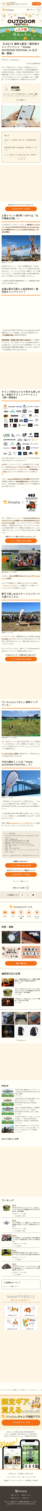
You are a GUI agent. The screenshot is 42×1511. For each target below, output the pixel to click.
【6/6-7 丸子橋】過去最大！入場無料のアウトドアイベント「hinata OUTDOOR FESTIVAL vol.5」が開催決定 (27, 1110)
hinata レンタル (25, 1495)
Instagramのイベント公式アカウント (22, 823)
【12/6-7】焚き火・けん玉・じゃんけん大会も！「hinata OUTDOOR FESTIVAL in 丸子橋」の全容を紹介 (27, 1118)
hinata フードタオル (10, 585)
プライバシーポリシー (17, 1480)
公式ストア (32, 9)
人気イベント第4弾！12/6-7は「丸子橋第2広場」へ (20, 141)
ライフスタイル (14, 59)
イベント (16, 881)
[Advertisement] (21, 1172)
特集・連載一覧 (21, 963)
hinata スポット (15, 1498)
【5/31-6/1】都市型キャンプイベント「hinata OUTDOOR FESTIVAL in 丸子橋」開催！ (27, 1091)
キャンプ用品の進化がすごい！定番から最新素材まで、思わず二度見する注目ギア (27, 980)
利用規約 (6, 1480)
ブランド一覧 (10, 1477)
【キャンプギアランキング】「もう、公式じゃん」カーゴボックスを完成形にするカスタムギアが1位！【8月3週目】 (27, 990)
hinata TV (25, 1498)
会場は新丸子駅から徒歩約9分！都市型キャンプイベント (21, 149)
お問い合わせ (29, 1473)
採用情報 (28, 1480)
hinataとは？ (12, 1473)
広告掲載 (21, 1473)
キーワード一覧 (30, 1477)
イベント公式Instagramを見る (21, 541)
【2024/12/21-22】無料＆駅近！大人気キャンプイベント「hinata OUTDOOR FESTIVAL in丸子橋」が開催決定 (27, 1101)
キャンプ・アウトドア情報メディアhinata (13, 1390)
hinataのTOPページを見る (21, 209)
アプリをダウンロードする (21, 1422)
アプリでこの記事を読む (33, 63)
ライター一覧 (20, 1477)
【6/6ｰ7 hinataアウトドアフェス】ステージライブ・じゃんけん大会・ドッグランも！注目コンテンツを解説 (27, 1127)
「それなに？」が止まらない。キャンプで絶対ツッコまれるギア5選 (27, 999)
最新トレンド (25, 881)
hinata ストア (15, 1495)
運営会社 (35, 1480)
